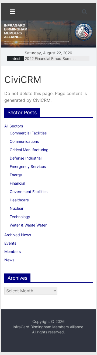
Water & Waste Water (28, 225)
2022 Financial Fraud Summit (50, 58)
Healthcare (19, 200)
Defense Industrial (25, 158)
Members (12, 251)
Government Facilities (28, 191)
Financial (17, 183)
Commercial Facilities (28, 133)
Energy (16, 175)
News (9, 260)
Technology (20, 216)
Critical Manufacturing (29, 149)
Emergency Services (28, 166)
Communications (24, 141)
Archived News (17, 234)
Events (10, 243)
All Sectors (13, 126)
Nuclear (16, 208)
